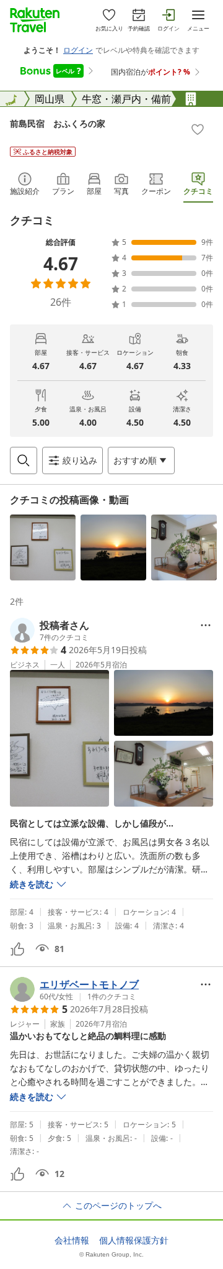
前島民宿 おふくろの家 (57, 123)
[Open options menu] (205, 625)
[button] (43, 547)
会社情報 (72, 1240)
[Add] (197, 129)
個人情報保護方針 (133, 1240)
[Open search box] (23, 460)
